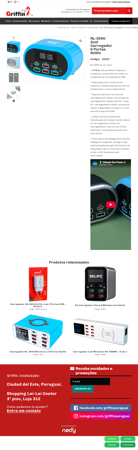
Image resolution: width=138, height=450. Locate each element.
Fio (91, 21)
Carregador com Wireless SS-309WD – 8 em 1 (100, 351)
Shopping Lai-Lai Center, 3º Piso (75, 10)
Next (13, 100)
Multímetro (46, 21)
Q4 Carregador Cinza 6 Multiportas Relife (100, 305)
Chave (8, 21)
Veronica (129, 445)
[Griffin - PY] (19, 11)
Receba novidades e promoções (94, 370)
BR (11, 2)
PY (18, 2)
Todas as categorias (120, 21)
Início (73, 27)
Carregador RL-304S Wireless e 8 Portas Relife (38, 351)
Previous (13, 38)
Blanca (113, 439)
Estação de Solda (20, 21)
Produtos (82, 27)
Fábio (129, 439)
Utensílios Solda (101, 21)
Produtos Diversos (61, 21)
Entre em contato (121, 2)
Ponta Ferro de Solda (79, 21)
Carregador (93, 27)
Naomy (113, 445)
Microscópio (34, 21)
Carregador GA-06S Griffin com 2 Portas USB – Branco (38, 305)
